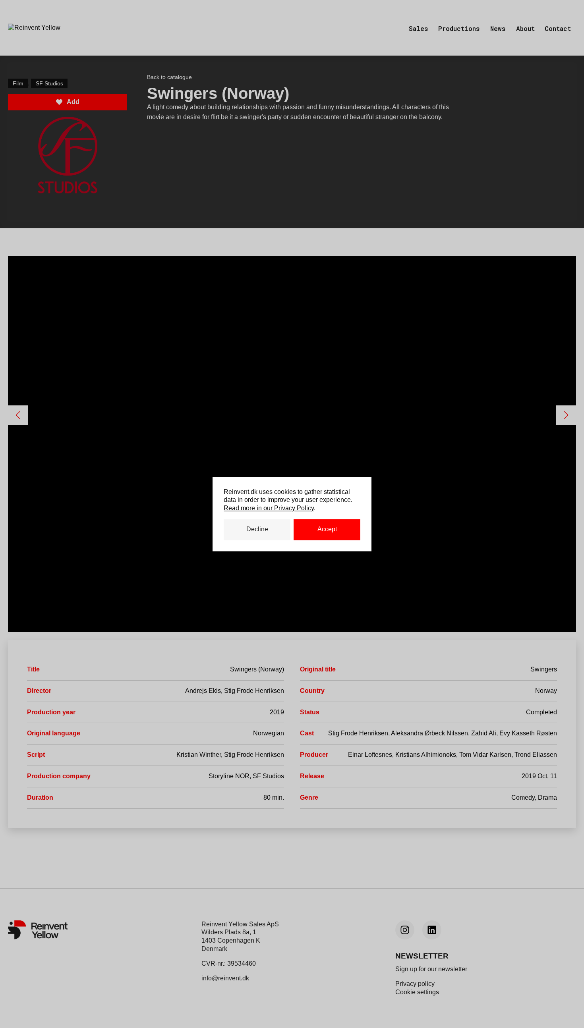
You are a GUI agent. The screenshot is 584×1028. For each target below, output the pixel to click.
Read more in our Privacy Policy (269, 508)
